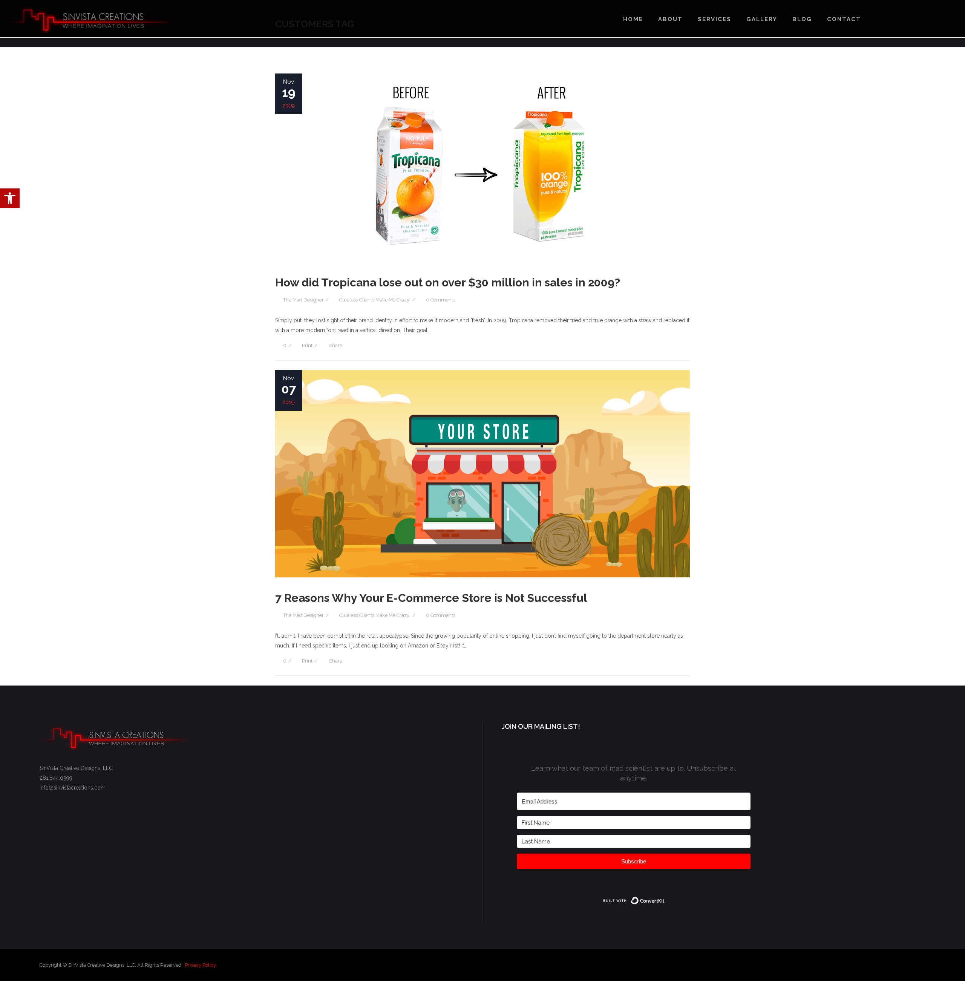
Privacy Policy (200, 965)
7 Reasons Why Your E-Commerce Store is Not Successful (431, 598)
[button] (10, 198)
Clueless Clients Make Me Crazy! (375, 300)
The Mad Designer (303, 300)
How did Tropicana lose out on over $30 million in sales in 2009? (447, 282)
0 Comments (440, 300)
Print (307, 345)
